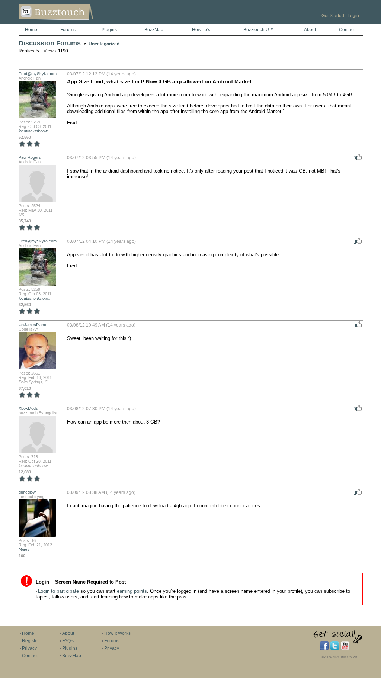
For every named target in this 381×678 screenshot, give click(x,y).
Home (31, 29)
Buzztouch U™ (258, 29)
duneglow (27, 492)
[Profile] (37, 117)
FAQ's (68, 640)
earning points (132, 591)
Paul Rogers (30, 157)
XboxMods (28, 408)
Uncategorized (104, 43)
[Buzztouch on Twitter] (334, 649)
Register (30, 640)
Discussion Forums (50, 43)
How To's (201, 29)
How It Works (117, 633)
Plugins (109, 29)
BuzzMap (153, 29)
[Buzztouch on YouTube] (345, 649)
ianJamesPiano (32, 324)
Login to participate (58, 591)
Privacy (29, 648)
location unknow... (35, 131)
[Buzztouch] (74, 22)
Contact (347, 29)
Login (353, 15)
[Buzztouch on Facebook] (324, 649)
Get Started (332, 15)
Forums (68, 29)
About (310, 29)
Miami (24, 549)
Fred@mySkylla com (38, 73)
